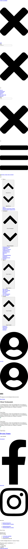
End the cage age (6, 251)
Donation (4, 292)
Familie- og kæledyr (7, 249)
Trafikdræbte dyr (6, 250)
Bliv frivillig (5, 291)
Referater (4, 329)
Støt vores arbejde (6, 290)
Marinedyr (5, 252)
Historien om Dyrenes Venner (9, 208)
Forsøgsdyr (5, 256)
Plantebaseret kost (6, 257)
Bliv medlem (5, 289)
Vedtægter (5, 328)
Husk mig (3, 545)
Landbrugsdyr (5, 248)
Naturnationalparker (7, 255)
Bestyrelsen (5, 327)
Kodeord (2, 544)
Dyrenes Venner (5, 433)
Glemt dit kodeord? (4, 548)
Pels (3, 254)
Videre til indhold (3, 0)
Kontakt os (5, 326)
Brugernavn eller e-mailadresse (6, 543)
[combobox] (6, 98)
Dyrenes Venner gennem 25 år (9, 209)
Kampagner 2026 (6, 247)
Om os (4, 207)
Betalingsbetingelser (7, 523)
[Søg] (0, 141)
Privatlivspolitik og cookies (8, 524)
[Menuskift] (0, 176)
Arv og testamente (6, 294)
